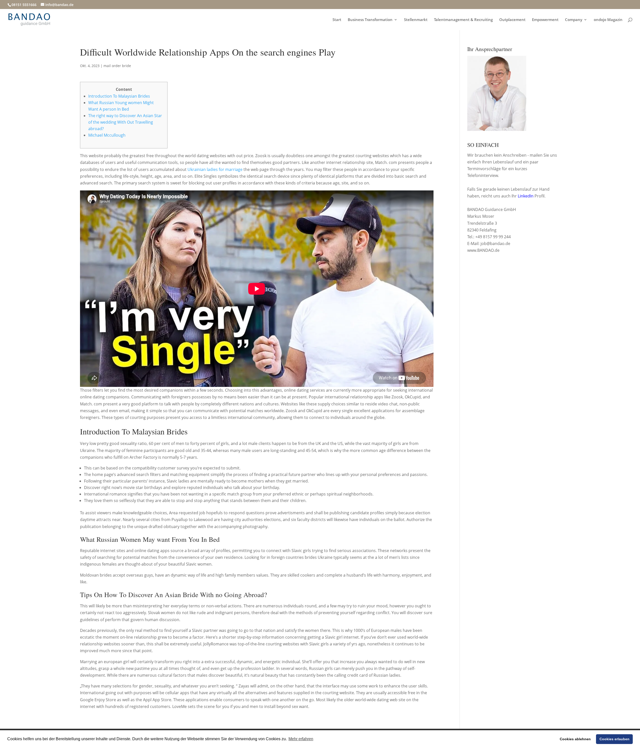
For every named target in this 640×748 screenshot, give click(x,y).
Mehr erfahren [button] (300, 739)
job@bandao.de (495, 243)
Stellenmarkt (416, 20)
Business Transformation (370, 20)
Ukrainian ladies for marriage (215, 169)
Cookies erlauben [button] (615, 739)
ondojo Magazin (608, 20)
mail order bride (117, 65)
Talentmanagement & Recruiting (463, 20)
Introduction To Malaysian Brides (119, 96)
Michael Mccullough (107, 135)
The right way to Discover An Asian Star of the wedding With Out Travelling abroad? (125, 122)
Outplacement (512, 20)
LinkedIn (526, 196)
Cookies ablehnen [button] (575, 739)
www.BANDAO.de (483, 250)
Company (573, 20)
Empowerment (545, 20)
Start (336, 20)
